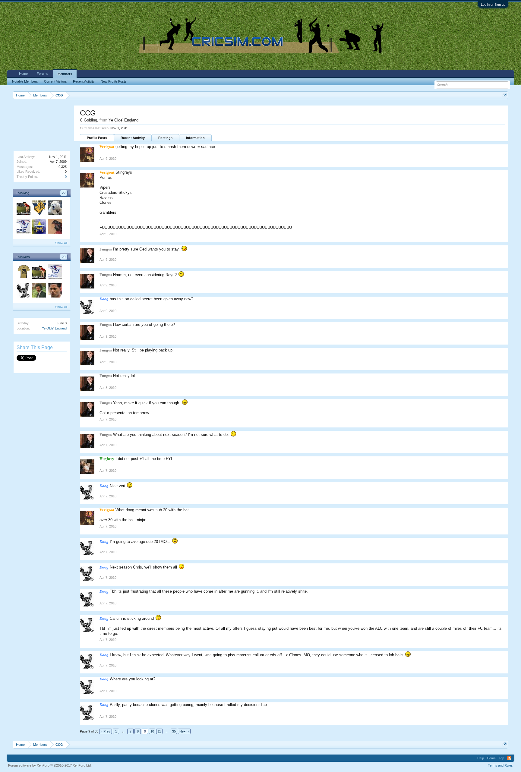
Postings (165, 138)
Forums (42, 73)
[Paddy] (39, 227)
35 (174, 731)
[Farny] (23, 208)
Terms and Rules (500, 765)
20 (63, 257)
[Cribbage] (39, 208)
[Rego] (54, 208)
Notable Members (25, 81)
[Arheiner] (54, 227)
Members (65, 74)
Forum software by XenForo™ (50, 765)
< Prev (105, 731)
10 (152, 731)
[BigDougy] (23, 272)
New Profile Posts (114, 81)
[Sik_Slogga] (54, 291)
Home (23, 73)
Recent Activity (133, 138)
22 (63, 193)
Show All (61, 243)
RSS (509, 758)
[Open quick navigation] (505, 95)
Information (195, 138)
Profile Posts (97, 138)
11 (159, 731)
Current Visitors (55, 81)
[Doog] (23, 291)
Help (480, 758)
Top (501, 758)
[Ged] (23, 227)
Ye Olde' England (54, 328)
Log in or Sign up (493, 4)
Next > (184, 731)
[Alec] (39, 291)
